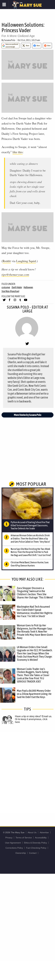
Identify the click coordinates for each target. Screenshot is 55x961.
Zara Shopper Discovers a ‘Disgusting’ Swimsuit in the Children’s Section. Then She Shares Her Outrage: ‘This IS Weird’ (35, 592)
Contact (33, 853)
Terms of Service (24, 837)
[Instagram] (15, 301)
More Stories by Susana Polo (27, 414)
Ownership (20, 853)
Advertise (44, 832)
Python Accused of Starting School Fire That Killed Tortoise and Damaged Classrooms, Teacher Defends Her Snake (30, 525)
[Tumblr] (20, 301)
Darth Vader (17, 287)
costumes (6, 287)
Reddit (7, 261)
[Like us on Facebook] (9, 301)
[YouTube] (26, 301)
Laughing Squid (26, 261)
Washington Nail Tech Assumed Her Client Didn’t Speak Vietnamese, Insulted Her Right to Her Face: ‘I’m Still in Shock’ (34, 611)
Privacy (8, 837)
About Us (32, 832)
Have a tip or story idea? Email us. (33, 716)
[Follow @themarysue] (4, 301)
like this (18, 152)
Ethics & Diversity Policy (35, 842)
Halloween (28, 287)
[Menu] (4, 4)
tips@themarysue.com (15, 274)
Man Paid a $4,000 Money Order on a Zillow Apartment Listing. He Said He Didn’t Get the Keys (34, 694)
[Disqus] (27, 772)
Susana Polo (9, 40)
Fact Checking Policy (36, 848)
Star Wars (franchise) (10, 291)
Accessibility (41, 837)
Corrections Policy (14, 848)
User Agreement (13, 842)
